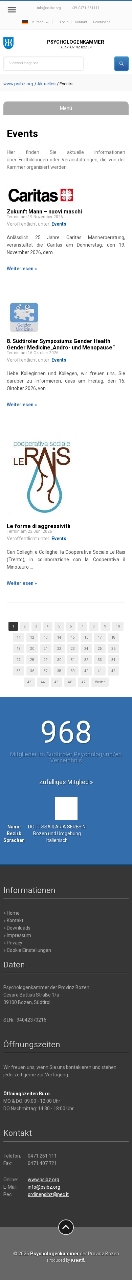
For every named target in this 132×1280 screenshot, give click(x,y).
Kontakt (81, 22)
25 (100, 648)
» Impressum (17, 935)
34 (113, 660)
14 (59, 637)
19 (19, 648)
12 (32, 637)
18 (113, 637)
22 (59, 648)
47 (84, 682)
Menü (66, 108)
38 (59, 671)
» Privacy (12, 942)
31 (73, 660)
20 (32, 648)
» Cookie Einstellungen (27, 950)
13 (46, 637)
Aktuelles (46, 83)
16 (86, 637)
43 (29, 682)
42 (113, 671)
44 (43, 682)
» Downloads (16, 928)
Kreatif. (78, 1260)
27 (19, 660)
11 (19, 637)
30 (59, 660)
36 (32, 671)
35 (19, 671)
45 (56, 682)
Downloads (102, 22)
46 (70, 682)
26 (113, 648)
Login (64, 22)
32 (86, 660)
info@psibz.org (49, 8)
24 (86, 648)
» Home (11, 913)
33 (100, 660)
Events (58, 224)
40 (86, 671)
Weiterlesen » (22, 268)
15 (73, 637)
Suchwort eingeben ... (25, 63)
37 (46, 671)
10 (118, 626)
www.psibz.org (18, 83)
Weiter (100, 682)
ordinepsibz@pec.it (48, 1194)
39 (73, 671)
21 (46, 648)
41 (100, 671)
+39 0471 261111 (85, 8)
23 (73, 648)
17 (100, 637)
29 (46, 660)
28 (32, 660)
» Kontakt (13, 920)
